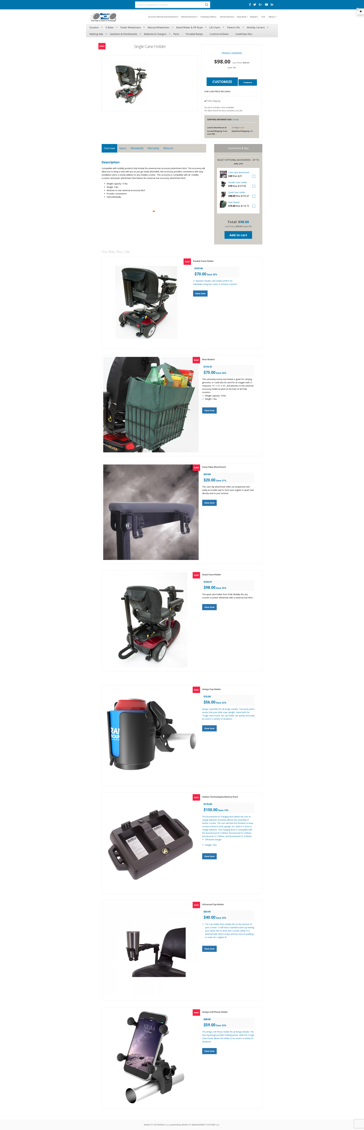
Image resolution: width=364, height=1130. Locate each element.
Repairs (254, 16)
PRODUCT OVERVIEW (232, 53)
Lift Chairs (214, 27)
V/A (263, 16)
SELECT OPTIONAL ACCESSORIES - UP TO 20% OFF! (238, 161)
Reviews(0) (137, 148)
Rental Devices (189, 16)
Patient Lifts (233, 27)
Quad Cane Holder (236, 192)
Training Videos (208, 16)
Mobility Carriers (256, 27)
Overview (109, 148)
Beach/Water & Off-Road (189, 27)
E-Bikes (110, 27)
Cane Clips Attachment (238, 172)
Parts (176, 34)
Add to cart (238, 235)
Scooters (94, 27)
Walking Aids (96, 34)
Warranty (153, 148)
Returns (168, 148)
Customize (222, 81)
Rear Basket (234, 202)
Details (235, 119)
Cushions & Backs (219, 34)
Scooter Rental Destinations (163, 16)
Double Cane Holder (237, 182)
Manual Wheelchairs (158, 27)
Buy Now (241, 16)
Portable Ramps (194, 34)
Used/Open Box (243, 34)
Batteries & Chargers (155, 34)
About (272, 16)
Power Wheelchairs (130, 27)
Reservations (227, 16)
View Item (200, 293)
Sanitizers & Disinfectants (123, 34)
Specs (122, 148)
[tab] (109, 148)
